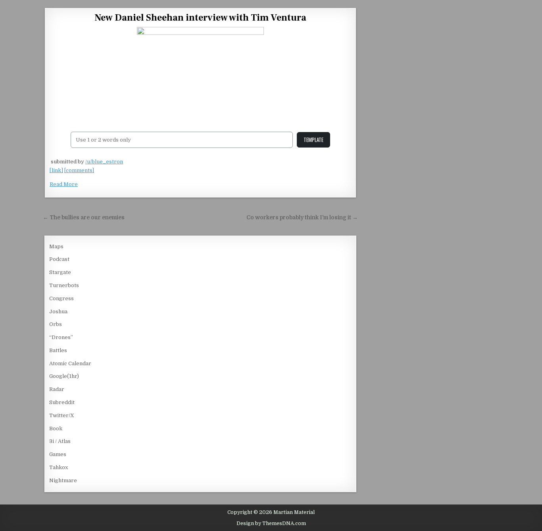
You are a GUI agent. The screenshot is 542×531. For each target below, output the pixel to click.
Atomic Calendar (70, 363)
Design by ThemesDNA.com (271, 523)
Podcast (59, 259)
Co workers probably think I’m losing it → (302, 217)
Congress (61, 298)
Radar (56, 389)
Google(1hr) (64, 376)
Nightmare (63, 480)
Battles (58, 350)
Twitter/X (61, 415)
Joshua (58, 311)
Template (313, 140)
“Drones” (61, 337)
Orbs (55, 324)
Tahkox (58, 467)
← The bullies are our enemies (84, 217)
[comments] (79, 170)
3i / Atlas (60, 441)
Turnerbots (64, 285)
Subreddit (62, 402)
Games (57, 454)
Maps (56, 246)
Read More (64, 184)
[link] (56, 170)
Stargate (60, 272)
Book (55, 428)
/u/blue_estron (104, 162)
